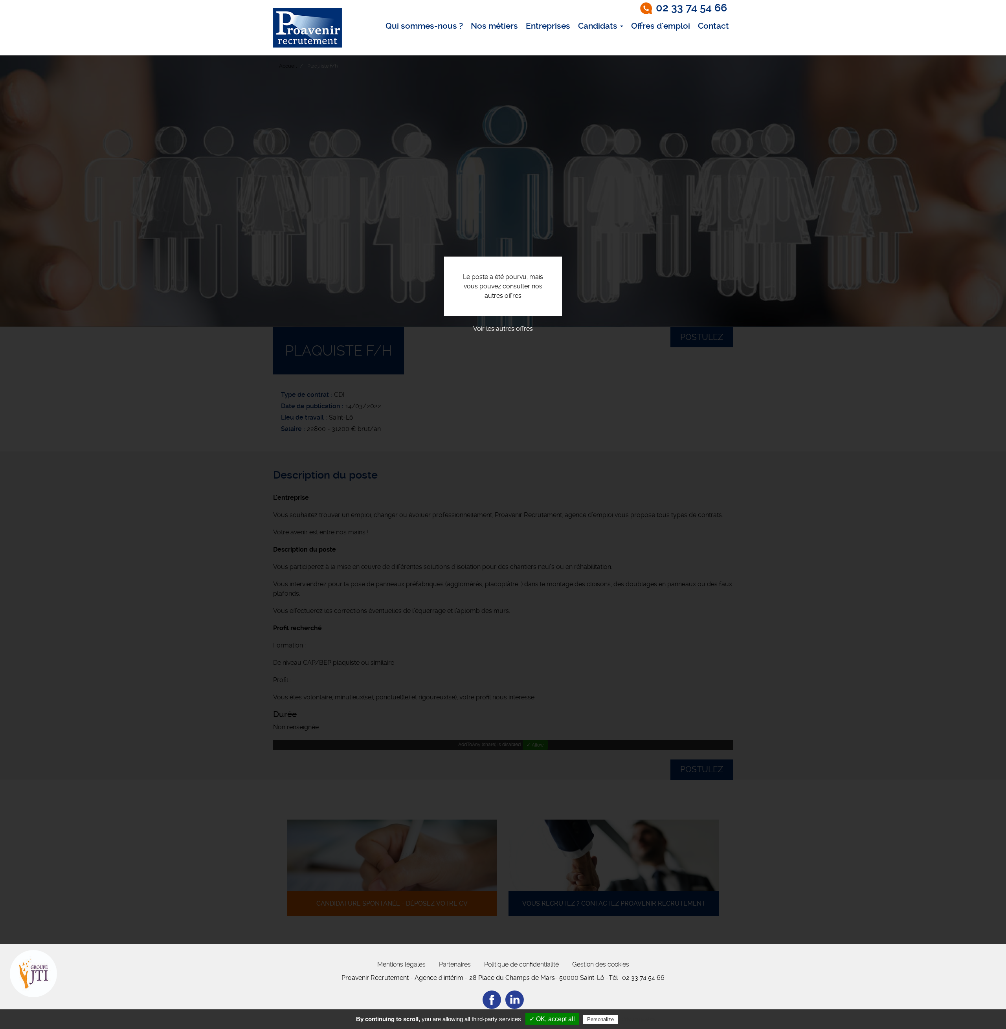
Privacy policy (638, 1019)
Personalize (600, 1019)
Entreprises (548, 26)
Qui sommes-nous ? (424, 26)
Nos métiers (494, 26)
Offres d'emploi (660, 26)
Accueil (288, 66)
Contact (713, 26)
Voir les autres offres (503, 328)
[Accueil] (307, 28)
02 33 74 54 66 (691, 8)
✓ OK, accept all (552, 1019)
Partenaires (455, 964)
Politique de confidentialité (521, 964)
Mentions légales (401, 964)
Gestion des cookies (600, 964)
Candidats (598, 26)
